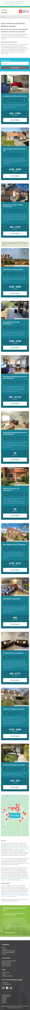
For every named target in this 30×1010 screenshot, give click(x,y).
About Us (4, 949)
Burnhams (25, 849)
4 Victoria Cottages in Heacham (14, 765)
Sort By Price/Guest (5, 60)
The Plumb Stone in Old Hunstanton (11, 323)
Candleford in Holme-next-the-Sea (15, 96)
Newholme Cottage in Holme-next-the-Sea (13, 205)
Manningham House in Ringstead (14, 544)
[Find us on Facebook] (7, 989)
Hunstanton (15, 849)
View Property (15, 120)
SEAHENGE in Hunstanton (12, 599)
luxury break (15, 895)
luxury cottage (12, 878)
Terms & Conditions (7, 976)
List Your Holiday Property (9, 961)
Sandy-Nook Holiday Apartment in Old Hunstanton (15, 433)
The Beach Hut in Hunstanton (13, 653)
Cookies (4, 974)
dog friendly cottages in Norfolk (15, 847)
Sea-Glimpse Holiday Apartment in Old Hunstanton (15, 377)
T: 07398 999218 (6, 984)
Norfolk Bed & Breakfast (8, 952)
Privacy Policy (5, 972)
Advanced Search (15, 67)
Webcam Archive (6, 964)
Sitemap (4, 954)
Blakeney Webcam (7, 962)
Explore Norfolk (6, 966)
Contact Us (5, 982)
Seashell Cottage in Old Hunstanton (11, 489)
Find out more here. (14, 4)
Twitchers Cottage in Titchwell (13, 709)
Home (3, 17)
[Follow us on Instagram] (3, 989)
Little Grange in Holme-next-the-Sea (14, 149)
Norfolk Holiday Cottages (8, 951)
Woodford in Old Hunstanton (13, 269)
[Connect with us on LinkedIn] (11, 989)
